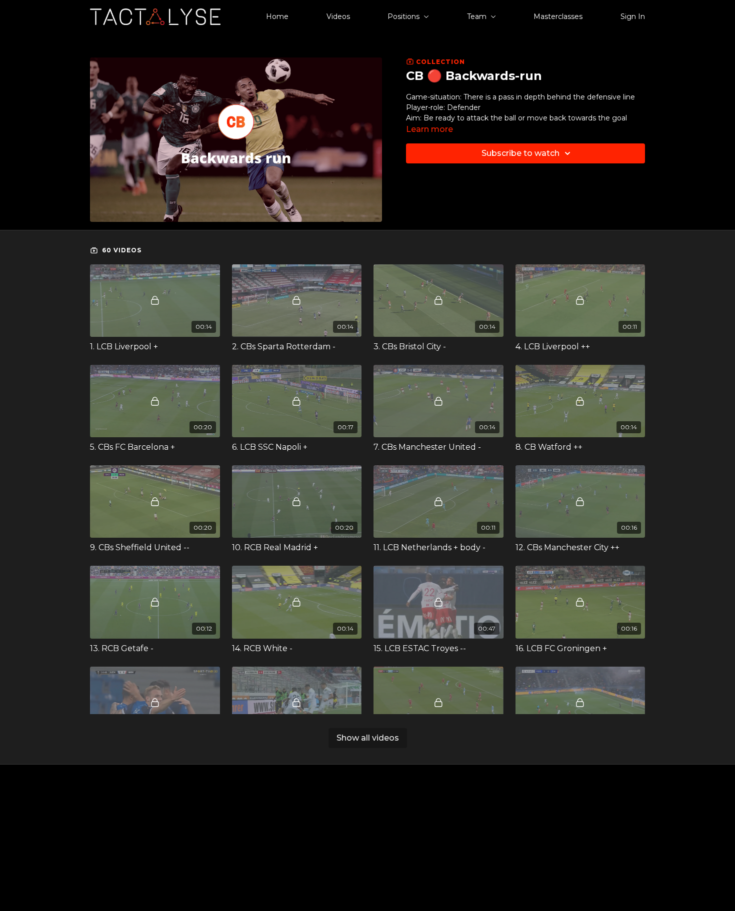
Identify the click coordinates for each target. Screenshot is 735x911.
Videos (338, 16)
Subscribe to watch (521, 153)
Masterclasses (558, 16)
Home (277, 16)
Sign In (632, 16)
